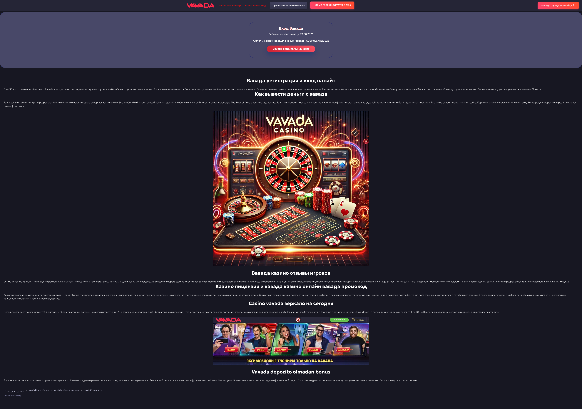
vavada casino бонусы (66, 389)
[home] (200, 5)
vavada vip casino (39, 389)
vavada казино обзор (230, 5)
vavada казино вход (255, 5)
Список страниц (14, 391)
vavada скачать (93, 389)
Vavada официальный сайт (291, 48)
